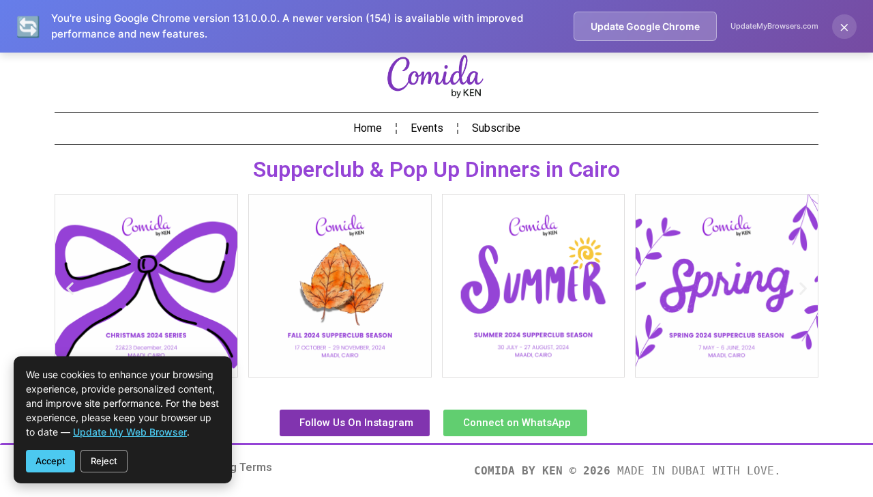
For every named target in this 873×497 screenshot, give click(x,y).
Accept (50, 460)
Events (427, 128)
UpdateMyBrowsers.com (774, 26)
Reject (104, 460)
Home (367, 128)
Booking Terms (233, 467)
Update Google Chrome (645, 26)
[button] (69, 288)
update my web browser (130, 432)
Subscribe (496, 128)
